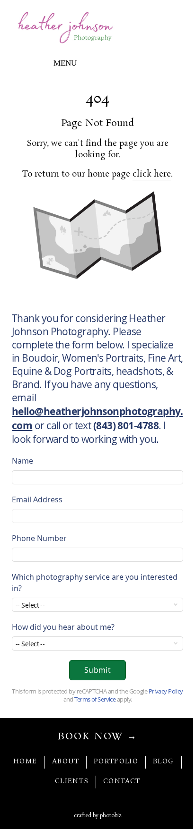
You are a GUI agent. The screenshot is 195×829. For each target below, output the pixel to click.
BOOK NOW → (97, 737)
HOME (25, 761)
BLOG (163, 761)
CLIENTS (72, 781)
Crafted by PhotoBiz (98, 816)
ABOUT (66, 761)
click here (152, 174)
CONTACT (121, 781)
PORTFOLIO (116, 761)
